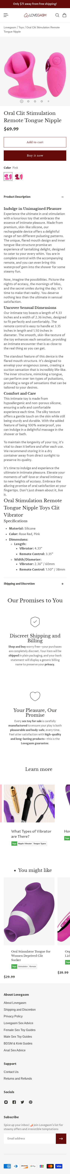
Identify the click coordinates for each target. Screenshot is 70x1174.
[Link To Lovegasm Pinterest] (31, 1102)
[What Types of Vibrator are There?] (29, 818)
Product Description (17, 197)
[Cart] (64, 15)
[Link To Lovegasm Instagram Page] (6, 1102)
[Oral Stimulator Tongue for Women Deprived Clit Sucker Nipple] (29, 911)
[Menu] (6, 15)
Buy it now (35, 155)
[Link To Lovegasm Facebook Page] (14, 1102)
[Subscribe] (61, 1139)
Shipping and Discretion (19, 584)
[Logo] (35, 15)
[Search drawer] (57, 15)
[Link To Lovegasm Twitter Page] (22, 1102)
